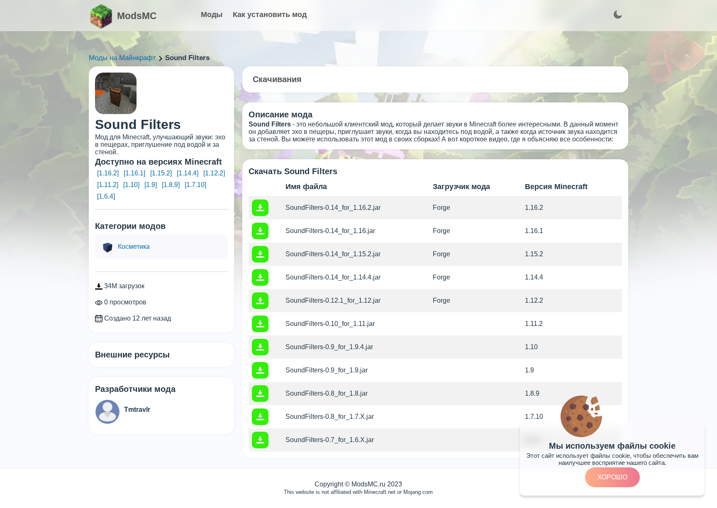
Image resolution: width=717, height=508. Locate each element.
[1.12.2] (214, 173)
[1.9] (150, 184)
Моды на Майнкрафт (122, 58)
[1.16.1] (134, 173)
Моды (211, 14)
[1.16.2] (108, 173)
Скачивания (277, 79)
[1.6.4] (106, 196)
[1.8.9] (171, 184)
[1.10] (131, 184)
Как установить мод (270, 14)
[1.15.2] (161, 173)
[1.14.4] (187, 173)
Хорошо (612, 477)
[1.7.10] (195, 184)
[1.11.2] (107, 184)
